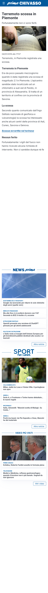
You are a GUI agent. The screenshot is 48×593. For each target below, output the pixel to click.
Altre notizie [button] (39, 344)
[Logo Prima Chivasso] (24, 3)
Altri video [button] (39, 483)
